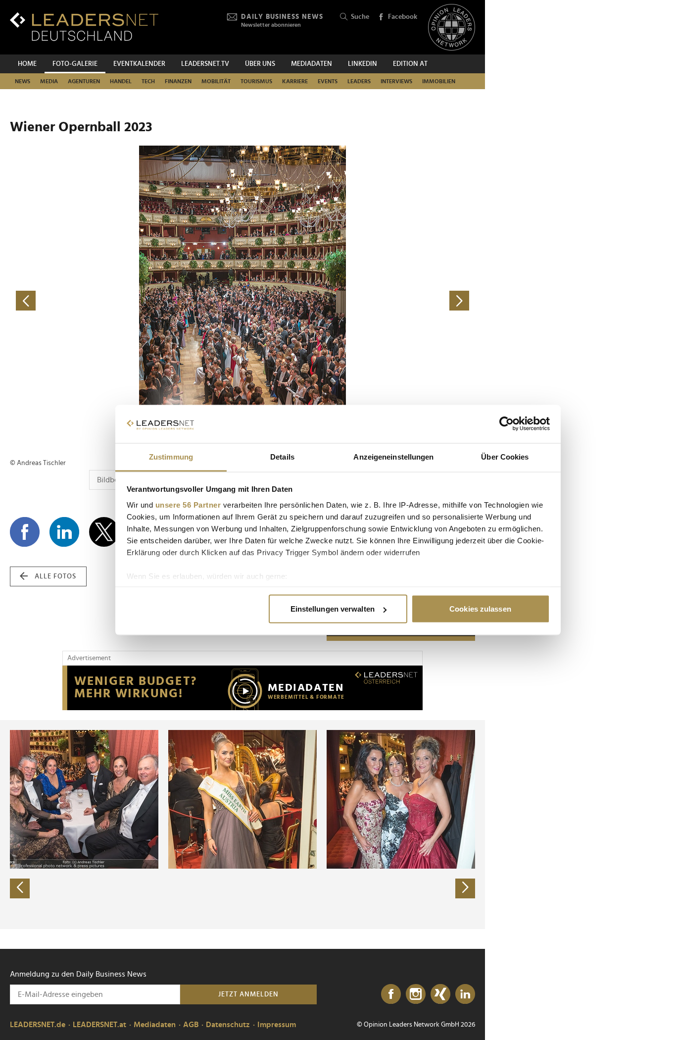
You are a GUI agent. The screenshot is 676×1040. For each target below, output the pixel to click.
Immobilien (438, 81)
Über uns (260, 63)
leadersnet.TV (205, 63)
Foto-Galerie (74, 63)
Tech (148, 81)
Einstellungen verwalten (332, 609)
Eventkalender (139, 63)
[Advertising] (242, 688)
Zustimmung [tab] (171, 456)
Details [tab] (282, 456)
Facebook (402, 16)
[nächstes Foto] (358, 301)
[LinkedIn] (465, 994)
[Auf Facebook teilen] (25, 532)
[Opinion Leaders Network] (451, 27)
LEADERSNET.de (37, 1025)
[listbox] (242, 824)
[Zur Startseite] (84, 26)
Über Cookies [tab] (505, 456)
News (22, 81)
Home (27, 63)
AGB (190, 1025)
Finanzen (178, 81)
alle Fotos (55, 576)
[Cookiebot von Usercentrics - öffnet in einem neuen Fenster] (506, 423)
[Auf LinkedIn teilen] (64, 532)
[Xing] (440, 994)
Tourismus (256, 81)
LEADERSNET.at (99, 1025)
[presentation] (20, 888)
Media (49, 81)
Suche (360, 16)
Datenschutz (228, 1025)
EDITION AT (410, 63)
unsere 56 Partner (188, 504)
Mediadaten (311, 63)
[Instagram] (416, 994)
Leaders (359, 81)
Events (328, 81)
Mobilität (216, 81)
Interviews (396, 81)
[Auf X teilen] (104, 532)
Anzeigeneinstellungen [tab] (393, 456)
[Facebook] (391, 994)
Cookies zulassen (480, 609)
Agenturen (84, 81)
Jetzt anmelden (248, 994)
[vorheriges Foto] (126, 301)
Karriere (295, 81)
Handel (121, 81)
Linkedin (362, 63)
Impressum (276, 1025)
